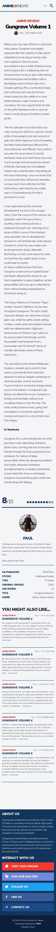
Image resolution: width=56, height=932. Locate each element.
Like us (16, 897)
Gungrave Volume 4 (17, 720)
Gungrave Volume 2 (17, 619)
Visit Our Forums (24, 866)
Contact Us (20, 907)
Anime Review (28, 21)
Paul (21, 33)
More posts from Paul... (13, 560)
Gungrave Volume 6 (17, 753)
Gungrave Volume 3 (17, 687)
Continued (6, 640)
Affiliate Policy (28, 926)
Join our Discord (24, 876)
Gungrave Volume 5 (17, 654)
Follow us (19, 887)
